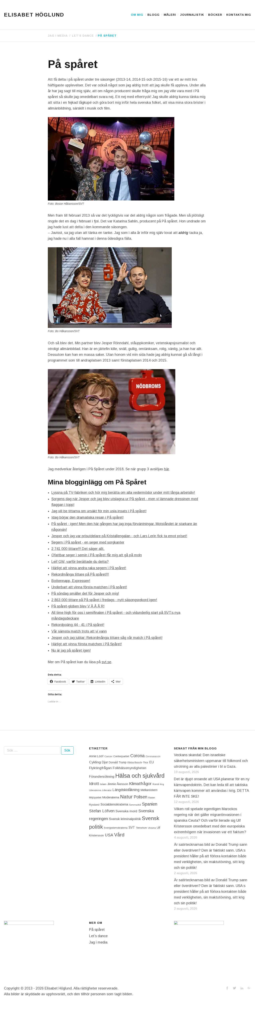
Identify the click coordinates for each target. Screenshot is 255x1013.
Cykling (95, 762)
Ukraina (152, 828)
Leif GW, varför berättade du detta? (80, 562)
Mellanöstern (148, 790)
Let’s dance (83, 35)
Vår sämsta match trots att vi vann (79, 631)
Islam (103, 784)
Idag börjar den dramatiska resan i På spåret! (87, 517)
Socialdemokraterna (114, 804)
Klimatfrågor (140, 783)
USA (109, 835)
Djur (105, 762)
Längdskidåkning (126, 790)
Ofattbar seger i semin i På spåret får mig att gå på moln (96, 555)
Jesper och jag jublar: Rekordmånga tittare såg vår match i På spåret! (106, 638)
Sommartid (135, 805)
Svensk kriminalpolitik (125, 819)
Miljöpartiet (95, 797)
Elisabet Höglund (34, 15)
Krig (162, 784)
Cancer (108, 756)
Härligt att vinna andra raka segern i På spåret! (88, 568)
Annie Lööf (96, 756)
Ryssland (94, 804)
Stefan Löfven (102, 811)
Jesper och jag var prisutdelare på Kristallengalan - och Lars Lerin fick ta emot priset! (119, 536)
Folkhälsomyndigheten (129, 768)
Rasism (151, 797)
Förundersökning (101, 776)
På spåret (107, 35)
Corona (137, 755)
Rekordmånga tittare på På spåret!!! (80, 574)
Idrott (94, 783)
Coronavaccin (153, 756)
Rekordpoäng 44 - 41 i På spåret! (77, 625)
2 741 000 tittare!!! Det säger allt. (77, 549)
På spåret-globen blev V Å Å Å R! (77, 606)
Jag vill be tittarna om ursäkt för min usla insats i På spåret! (98, 511)
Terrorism (141, 827)
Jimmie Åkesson (117, 784)
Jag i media (58, 35)
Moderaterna (110, 797)
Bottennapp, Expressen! (70, 581)
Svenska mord (126, 811)
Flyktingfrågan (100, 768)
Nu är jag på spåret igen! (71, 650)
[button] (111, 158)
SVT (131, 827)
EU (151, 762)
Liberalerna (95, 790)
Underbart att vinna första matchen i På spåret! (89, 587)
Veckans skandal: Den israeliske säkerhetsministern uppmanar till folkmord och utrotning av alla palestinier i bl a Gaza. (211, 761)
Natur (126, 796)
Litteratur (107, 790)
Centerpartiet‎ (121, 756)
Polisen (140, 797)
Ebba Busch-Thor (138, 762)
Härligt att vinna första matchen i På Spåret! (86, 644)
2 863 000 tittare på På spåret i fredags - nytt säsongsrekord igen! (104, 600)
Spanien (149, 804)
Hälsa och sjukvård (140, 775)
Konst (156, 784)
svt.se (106, 662)
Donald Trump (118, 762)
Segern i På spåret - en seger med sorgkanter (87, 542)
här (166, 469)
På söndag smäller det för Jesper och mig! (85, 593)
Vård (119, 834)
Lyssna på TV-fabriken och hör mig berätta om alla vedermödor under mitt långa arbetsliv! (123, 493)
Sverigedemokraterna (116, 827)
